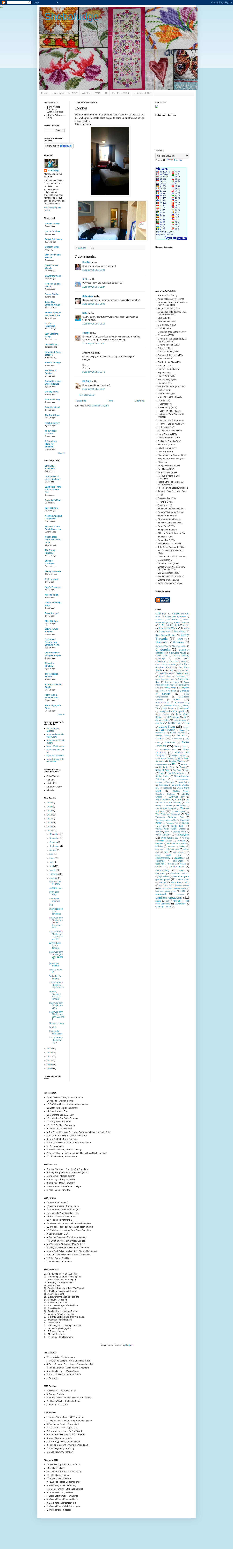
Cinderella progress (54, 899)
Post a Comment (86, 395)
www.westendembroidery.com (55, 735)
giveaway (162, 870)
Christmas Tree (161, 646)
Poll (51, 905)
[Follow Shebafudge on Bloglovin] (59, 147)
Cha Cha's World (53, 276)
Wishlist (86, 93)
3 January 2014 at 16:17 (93, 389)
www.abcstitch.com (55, 756)
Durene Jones (171, 682)
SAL (187, 770)
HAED (177, 699)
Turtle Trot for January (55, 977)
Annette (186, 625)
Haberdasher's (162, 702)
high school (163, 876)
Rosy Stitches (52, 613)
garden (158, 867)
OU (184, 746)
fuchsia (183, 864)
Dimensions (180, 676)
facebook (159, 864)
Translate (178, 160)
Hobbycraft (184, 708)
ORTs (176, 746)
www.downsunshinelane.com (55, 760)
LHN (187, 723)
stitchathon (180, 904)
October (53, 842)
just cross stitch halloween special (174, 885)
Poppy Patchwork (53, 239)
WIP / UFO (101, 93)
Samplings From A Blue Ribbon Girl (53, 490)
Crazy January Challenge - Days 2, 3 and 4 (56, 1015)
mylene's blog (51, 595)
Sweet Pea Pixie (163, 799)
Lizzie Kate (167, 726)
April (51, 866)
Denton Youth (165, 676)
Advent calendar (181, 622)
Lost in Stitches (52, 231)
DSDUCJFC (183, 670)
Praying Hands (161, 764)
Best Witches (180, 631)
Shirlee (85, 279)
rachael (176, 901)
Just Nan (159, 723)
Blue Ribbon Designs (165, 635)
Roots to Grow (166, 767)
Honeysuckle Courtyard (171, 711)
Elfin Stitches (51, 621)
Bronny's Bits (51, 392)
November (54, 838)
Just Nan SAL (55, 888)
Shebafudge (71, 16)
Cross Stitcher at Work (165, 664)
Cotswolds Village (177, 653)
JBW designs (173, 717)
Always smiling (52, 223)
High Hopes (168, 708)
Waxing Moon (179, 832)
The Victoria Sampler (165, 808)
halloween (160, 873)
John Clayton (180, 720)
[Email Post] (92, 247)
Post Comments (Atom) (98, 406)
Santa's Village (176, 773)
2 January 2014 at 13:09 (93, 270)
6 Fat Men (160, 614)
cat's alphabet (179, 852)
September (54, 846)
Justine (86, 333)
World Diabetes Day (169, 838)
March (52, 870)
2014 (49, 830)
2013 (49, 1048)
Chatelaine (161, 642)
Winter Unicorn (162, 835)
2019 (49, 811)
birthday (159, 846)
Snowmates (163, 785)
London (52, 1027)
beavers (159, 843)
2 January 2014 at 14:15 (93, 324)
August (52, 850)
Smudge (170, 782)
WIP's (166, 832)
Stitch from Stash (54, 893)
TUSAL (178, 799)
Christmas (178, 642)
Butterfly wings (52, 247)
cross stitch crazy (168, 855)
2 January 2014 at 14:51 (93, 343)
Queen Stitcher (52, 294)
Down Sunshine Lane (164, 679)
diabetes (179, 857)
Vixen (158, 832)
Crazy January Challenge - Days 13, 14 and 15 (56, 935)
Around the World (168, 628)
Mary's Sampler (177, 732)
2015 (49, 827)
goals (181, 870)
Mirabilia (159, 738)
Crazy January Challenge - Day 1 (56, 1040)
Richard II (185, 764)
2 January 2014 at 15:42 (93, 372)
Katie (85, 313)
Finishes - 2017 (142, 93)
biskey (182, 846)
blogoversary (173, 849)
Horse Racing (162, 714)
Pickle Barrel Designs (164, 758)
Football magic (170, 688)
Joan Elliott (161, 720)
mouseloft (160, 894)
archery (181, 841)
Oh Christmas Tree (165, 749)
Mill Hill (181, 735)
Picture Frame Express (53, 729)
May (51, 862)
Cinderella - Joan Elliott (55, 1032)
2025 (49, 802)
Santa (161, 773)
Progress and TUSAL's (55, 882)
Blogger (129, 1345)
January (53, 878)
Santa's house (162, 776)
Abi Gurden (173, 619)
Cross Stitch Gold (177, 661)
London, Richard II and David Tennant (55, 995)
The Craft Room (52, 415)
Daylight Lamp (182, 673)
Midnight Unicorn (163, 736)
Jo (185, 717)
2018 (49, 815)
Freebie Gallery (52, 423)
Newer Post (81, 401)
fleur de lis (172, 864)
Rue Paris (177, 770)
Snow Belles (183, 782)
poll (167, 901)
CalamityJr (87, 296)
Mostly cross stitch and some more (52, 540)
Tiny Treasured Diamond (167, 814)
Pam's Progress (53, 587)
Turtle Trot (177, 826)
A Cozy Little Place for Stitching (51, 444)
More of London (56, 1023)
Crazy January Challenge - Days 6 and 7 (56, 985)
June (52, 858)
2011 (49, 1056)
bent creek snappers (176, 843)
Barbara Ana (164, 631)
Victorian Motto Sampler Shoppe (170, 829)
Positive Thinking (177, 761)
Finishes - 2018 (120, 93)
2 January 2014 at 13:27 (93, 287)
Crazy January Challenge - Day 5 (56, 1005)
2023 (49, 807)
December (54, 834)
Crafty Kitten (161, 655)
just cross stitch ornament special (172, 888)
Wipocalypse (182, 834)
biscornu (171, 846)
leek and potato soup (165, 891)
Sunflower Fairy (177, 797)
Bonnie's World (52, 407)
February (53, 874)
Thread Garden (178, 812)
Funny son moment (54, 964)
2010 (49, 1060)
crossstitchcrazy (162, 858)
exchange (160, 861)
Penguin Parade (178, 756)
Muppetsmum (177, 739)
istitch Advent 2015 (180, 882)
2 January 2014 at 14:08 (93, 304)
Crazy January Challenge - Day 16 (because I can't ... (56, 923)
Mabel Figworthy (167, 730)
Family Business (53, 571)
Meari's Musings (53, 363)
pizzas (158, 901)
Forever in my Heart (167, 691)
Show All (61, 453)
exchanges (178, 861)
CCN (180, 639)
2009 (49, 1064)
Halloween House (171, 705)
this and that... (51, 344)
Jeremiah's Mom (53, 500)
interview (162, 882)
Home (44, 93)
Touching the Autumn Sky (165, 820)
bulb (166, 852)
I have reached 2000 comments (56, 911)
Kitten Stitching (52, 399)
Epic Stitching (51, 508)
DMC (171, 670)
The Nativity (181, 805)
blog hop (159, 849)
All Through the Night (169, 625)
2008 (49, 1068)
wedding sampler (163, 906)
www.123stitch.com (55, 746)
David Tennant (165, 673)
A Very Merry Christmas (175, 617)
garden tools (177, 867)
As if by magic (52, 579)
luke (183, 891)
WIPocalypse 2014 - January (55, 945)
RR (173, 764)
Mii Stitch (86, 381)
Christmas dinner (179, 646)
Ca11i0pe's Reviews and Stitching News (52, 642)
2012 (49, 1053)
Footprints (185, 688)
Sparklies (167, 788)
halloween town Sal (179, 873)
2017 (49, 819)
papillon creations (168, 897)
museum (180, 894)
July (51, 854)
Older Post (139, 401)
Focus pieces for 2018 (65, 93)
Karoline (86, 262)
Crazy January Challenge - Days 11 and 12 (56, 955)
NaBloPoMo (170, 742)
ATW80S (159, 620)
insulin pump (183, 879)
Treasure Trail (172, 823)
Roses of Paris (162, 770)
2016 (49, 822)
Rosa (182, 767)
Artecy (186, 628)
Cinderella (162, 649)
